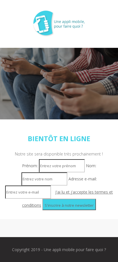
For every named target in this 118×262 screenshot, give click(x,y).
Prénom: (30, 165)
